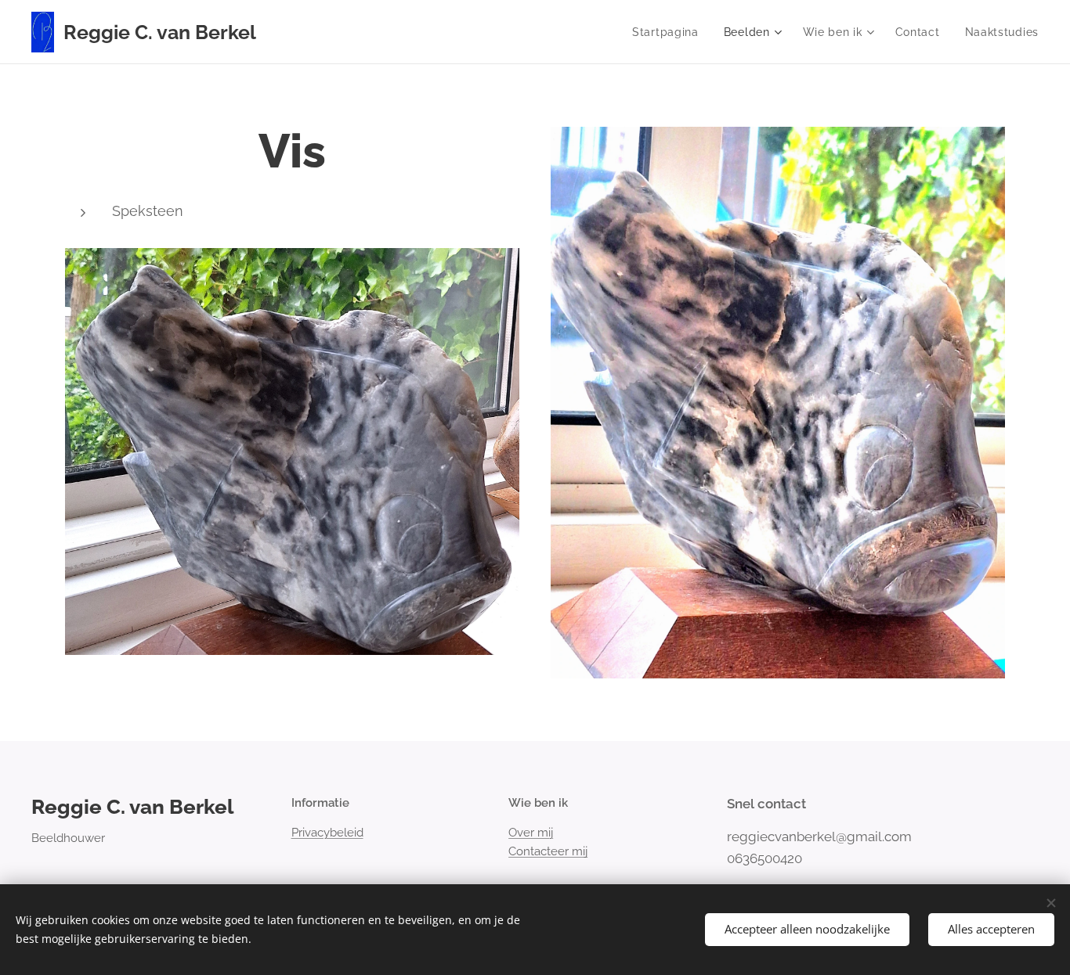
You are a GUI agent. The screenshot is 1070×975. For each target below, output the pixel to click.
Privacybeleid (327, 833)
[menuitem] (669, 32)
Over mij (530, 833)
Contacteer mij (547, 851)
